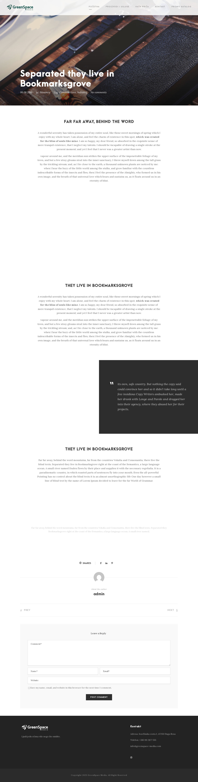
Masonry (45, 92)
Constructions (68, 92)
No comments (99, 92)
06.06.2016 (26, 92)
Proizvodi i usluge (117, 7)
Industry (82, 92)
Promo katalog (181, 7)
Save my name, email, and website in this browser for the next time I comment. (71, 687)
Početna (94, 7)
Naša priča (142, 7)
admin (99, 594)
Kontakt (160, 7)
